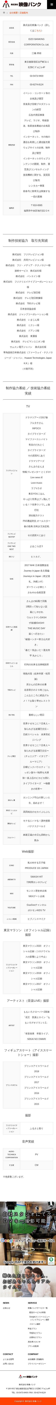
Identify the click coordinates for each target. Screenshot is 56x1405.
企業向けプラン (35, 1337)
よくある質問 (8, 1359)
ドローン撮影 (34, 1324)
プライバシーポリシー (37, 1364)
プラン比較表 (33, 1346)
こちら (37, 30)
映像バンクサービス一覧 (38, 1308)
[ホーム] (4, 12)
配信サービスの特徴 (37, 1312)
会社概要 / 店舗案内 (36, 1359)
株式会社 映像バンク (33, 1401)
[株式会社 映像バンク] (28, 1378)
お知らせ (6, 1308)
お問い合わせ (8, 1364)
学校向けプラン (35, 1333)
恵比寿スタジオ (34, 1342)
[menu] (51, 4)
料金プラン (32, 1329)
